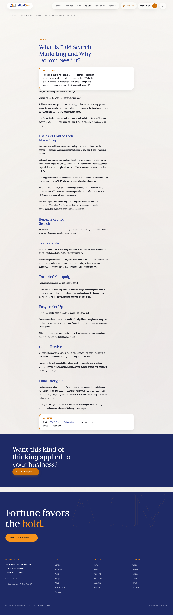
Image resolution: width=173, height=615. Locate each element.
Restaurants (98, 578)
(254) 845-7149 (128, 5)
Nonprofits (97, 582)
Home (14, 15)
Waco (134, 564)
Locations (112, 5)
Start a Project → (25, 471)
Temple (135, 569)
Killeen (135, 573)
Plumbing (97, 573)
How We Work (100, 5)
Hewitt (134, 582)
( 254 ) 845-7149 (11, 578)
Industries (69, 5)
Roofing (96, 569)
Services (58, 5)
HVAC (96, 564)
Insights (88, 5)
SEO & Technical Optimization (62, 422)
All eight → (98, 587)
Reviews (58, 591)
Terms (48, 605)
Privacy (40, 605)
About (57, 582)
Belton (134, 578)
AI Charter (32, 605)
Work (79, 5)
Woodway (136, 587)
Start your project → (21, 537)
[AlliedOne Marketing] (20, 6)
